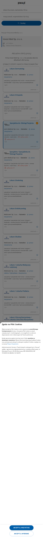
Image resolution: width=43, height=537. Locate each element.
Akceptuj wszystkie (21, 528)
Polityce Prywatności (12, 344)
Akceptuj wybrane (21, 534)
